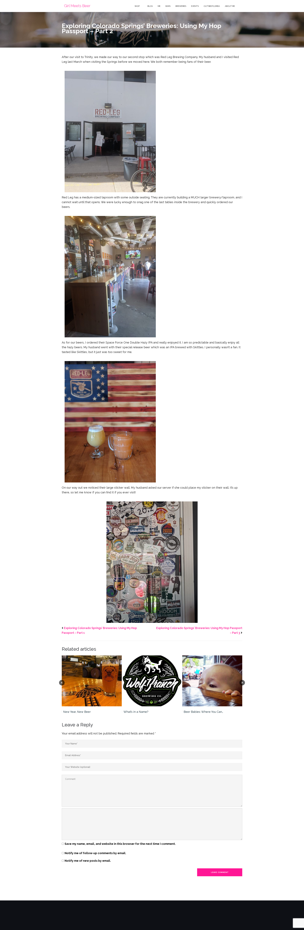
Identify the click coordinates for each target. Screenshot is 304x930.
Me (159, 6)
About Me (230, 6)
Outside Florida (212, 6)
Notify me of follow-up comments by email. (95, 853)
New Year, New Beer (77, 711)
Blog (150, 6)
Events (195, 6)
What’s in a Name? (136, 711)
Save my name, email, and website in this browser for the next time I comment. (120, 843)
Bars (167, 6)
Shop (137, 6)
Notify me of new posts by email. (88, 860)
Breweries (180, 6)
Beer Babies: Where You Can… (203, 711)
